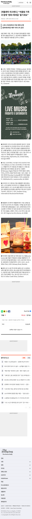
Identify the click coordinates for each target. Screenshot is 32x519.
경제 (2, 465)
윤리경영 (3, 508)
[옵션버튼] (30, 19)
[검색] (28, 3)
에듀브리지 (4, 488)
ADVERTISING (8, 506)
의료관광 (3, 498)
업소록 (2, 495)
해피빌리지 (4, 501)
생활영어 (3, 491)
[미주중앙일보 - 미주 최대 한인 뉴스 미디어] (6, 2)
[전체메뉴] (30, 3)
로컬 (29, 358)
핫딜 (2, 481)
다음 (29, 407)
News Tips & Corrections (16, 508)
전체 (24, 358)
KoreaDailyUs (5, 485)
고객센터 (7, 508)
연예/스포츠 (4, 471)
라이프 (2, 468)
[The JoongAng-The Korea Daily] (7, 452)
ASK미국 (3, 475)
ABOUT (2, 506)
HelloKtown (4, 478)
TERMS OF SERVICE (25, 506)
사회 (2, 461)
